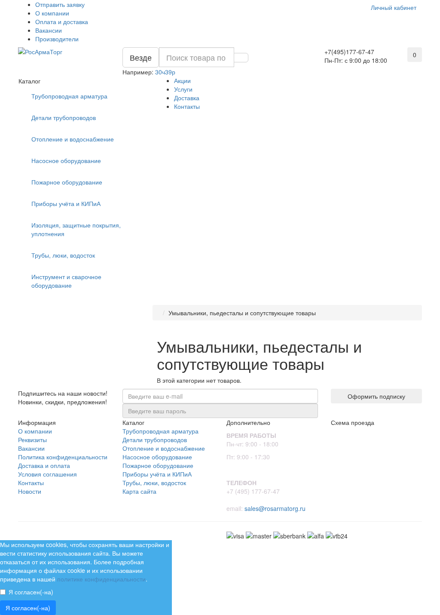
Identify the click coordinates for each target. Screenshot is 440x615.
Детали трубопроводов (63, 117)
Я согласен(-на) (31, 591)
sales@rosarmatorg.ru (275, 508)
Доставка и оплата (44, 465)
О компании (52, 13)
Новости (29, 491)
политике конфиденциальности (101, 579)
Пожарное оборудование (66, 182)
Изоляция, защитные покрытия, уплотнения (76, 229)
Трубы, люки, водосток (63, 255)
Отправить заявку (60, 4)
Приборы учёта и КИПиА (66, 203)
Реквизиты (32, 439)
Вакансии (48, 30)
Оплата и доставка (61, 21)
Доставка (186, 97)
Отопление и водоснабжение (72, 139)
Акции (182, 80)
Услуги (183, 89)
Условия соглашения (47, 474)
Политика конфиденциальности (62, 456)
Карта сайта (139, 491)
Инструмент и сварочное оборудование (66, 280)
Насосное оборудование (66, 160)
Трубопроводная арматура (69, 96)
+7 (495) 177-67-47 (253, 491)
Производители (57, 38)
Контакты (187, 106)
